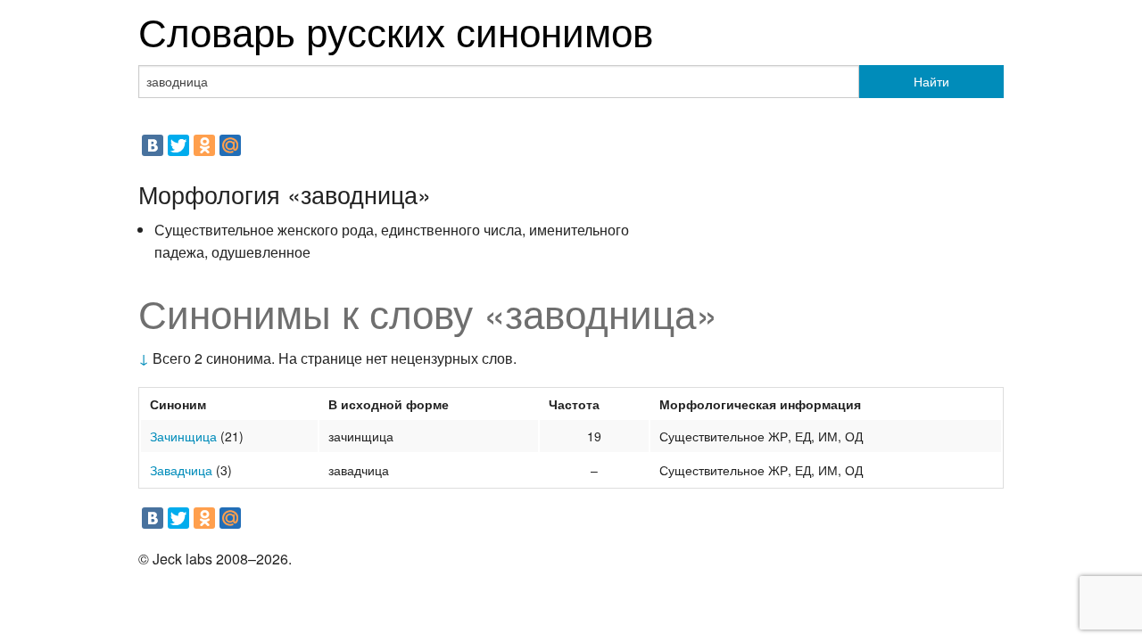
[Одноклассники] (204, 145)
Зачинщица (183, 436)
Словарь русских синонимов (395, 30)
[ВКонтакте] (152, 145)
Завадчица (181, 470)
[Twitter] (178, 145)
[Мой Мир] (230, 145)
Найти (931, 81)
